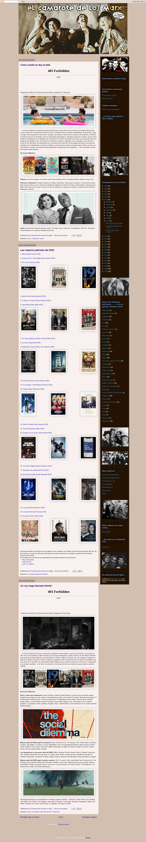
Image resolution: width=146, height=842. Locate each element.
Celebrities (105, 316)
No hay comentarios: (61, 235)
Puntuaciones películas (109, 402)
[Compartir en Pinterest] (80, 235)
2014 (106, 252)
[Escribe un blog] (74, 235)
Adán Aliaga (105, 310)
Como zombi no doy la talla (35, 65)
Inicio (61, 817)
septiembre (109, 210)
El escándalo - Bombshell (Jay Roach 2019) (37, 385)
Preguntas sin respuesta (109, 386)
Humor (104, 354)
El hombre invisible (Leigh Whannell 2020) (37, 474)
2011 (106, 260)
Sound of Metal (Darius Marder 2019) (35, 424)
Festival (104, 342)
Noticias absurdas (107, 380)
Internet (104, 358)
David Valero (106, 335)
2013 (106, 255)
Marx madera (106, 490)
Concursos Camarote (108, 329)
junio (107, 213)
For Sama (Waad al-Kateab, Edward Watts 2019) (38, 338)
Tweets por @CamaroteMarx (111, 109)
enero (108, 221)
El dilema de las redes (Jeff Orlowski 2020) (37, 433)
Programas (35, 238)
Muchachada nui (107, 373)
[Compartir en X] (76, 235)
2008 (106, 269)
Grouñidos (105, 345)
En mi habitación (107, 484)
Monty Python (106, 370)
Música (104, 377)
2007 (106, 271)
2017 (106, 244)
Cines (104, 326)
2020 (106, 236)
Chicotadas (105, 319)
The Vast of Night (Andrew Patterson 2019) (37, 466)
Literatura (105, 364)
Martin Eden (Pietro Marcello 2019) (34, 296)
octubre (108, 207)
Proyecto (105, 399)
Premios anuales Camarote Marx (112, 392)
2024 (106, 191)
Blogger (87, 838)
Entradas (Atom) (63, 824)
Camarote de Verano (108, 313)
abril (107, 218)
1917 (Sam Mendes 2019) (31, 262)
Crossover (105, 332)
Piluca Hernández (28, 560)
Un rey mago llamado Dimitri (36, 585)
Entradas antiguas (89, 817)
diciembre (109, 202)
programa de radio (116, 579)
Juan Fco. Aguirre (28, 564)
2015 (106, 250)
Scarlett (104, 405)
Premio (104, 389)
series (42, 238)
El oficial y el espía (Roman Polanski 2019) (36, 300)
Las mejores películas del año (37, 574)
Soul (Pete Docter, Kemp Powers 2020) (36, 381)
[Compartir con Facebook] (78, 235)
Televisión (105, 418)
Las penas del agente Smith (110, 478)
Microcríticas (106, 367)
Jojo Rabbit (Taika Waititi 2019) (32, 305)
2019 (106, 239)
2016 (106, 247)
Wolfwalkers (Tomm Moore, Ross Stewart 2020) (38, 347)
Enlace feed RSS (107, 98)
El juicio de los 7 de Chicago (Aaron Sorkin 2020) (38, 258)
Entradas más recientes (29, 817)
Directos (104, 339)
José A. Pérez (26, 562)
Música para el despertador (110, 474)
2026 (106, 186)
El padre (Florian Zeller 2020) (33, 516)
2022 (106, 197)
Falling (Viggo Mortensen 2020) (33, 389)
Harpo (104, 493)
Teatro (104, 415)
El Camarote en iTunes (109, 95)
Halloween (105, 348)
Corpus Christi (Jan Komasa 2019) (34, 512)
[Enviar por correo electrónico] (72, 235)
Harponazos (105, 351)
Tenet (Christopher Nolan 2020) (33, 428)
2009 (106, 266)
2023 (106, 194)
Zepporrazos (106, 421)
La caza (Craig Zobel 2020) (31, 343)
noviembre (109, 204)
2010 (106, 263)
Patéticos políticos (108, 383)
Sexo (103, 411)
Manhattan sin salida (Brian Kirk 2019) (36, 470)
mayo (108, 215)
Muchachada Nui (107, 487)
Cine (29, 238)
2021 (106, 199)
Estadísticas (106, 547)
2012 (106, 258)
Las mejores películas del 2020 (37, 250)
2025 (106, 189)
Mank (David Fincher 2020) (31, 254)
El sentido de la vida (108, 481)
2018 (106, 241)
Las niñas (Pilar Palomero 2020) (34, 507)
